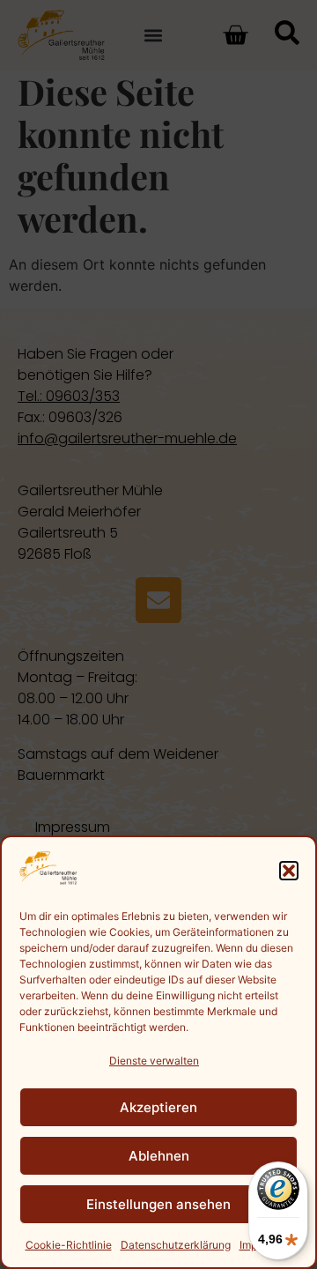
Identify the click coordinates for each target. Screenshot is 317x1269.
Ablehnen (159, 1155)
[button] (289, 870)
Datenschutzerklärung (176, 1244)
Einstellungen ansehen (158, 1204)
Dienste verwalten (154, 1060)
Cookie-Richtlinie (69, 1244)
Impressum (266, 1244)
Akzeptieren (158, 1107)
